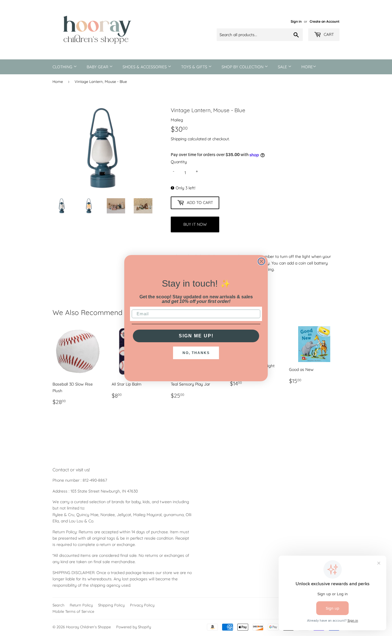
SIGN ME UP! (196, 335)
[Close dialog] (261, 261)
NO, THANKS (196, 353)
